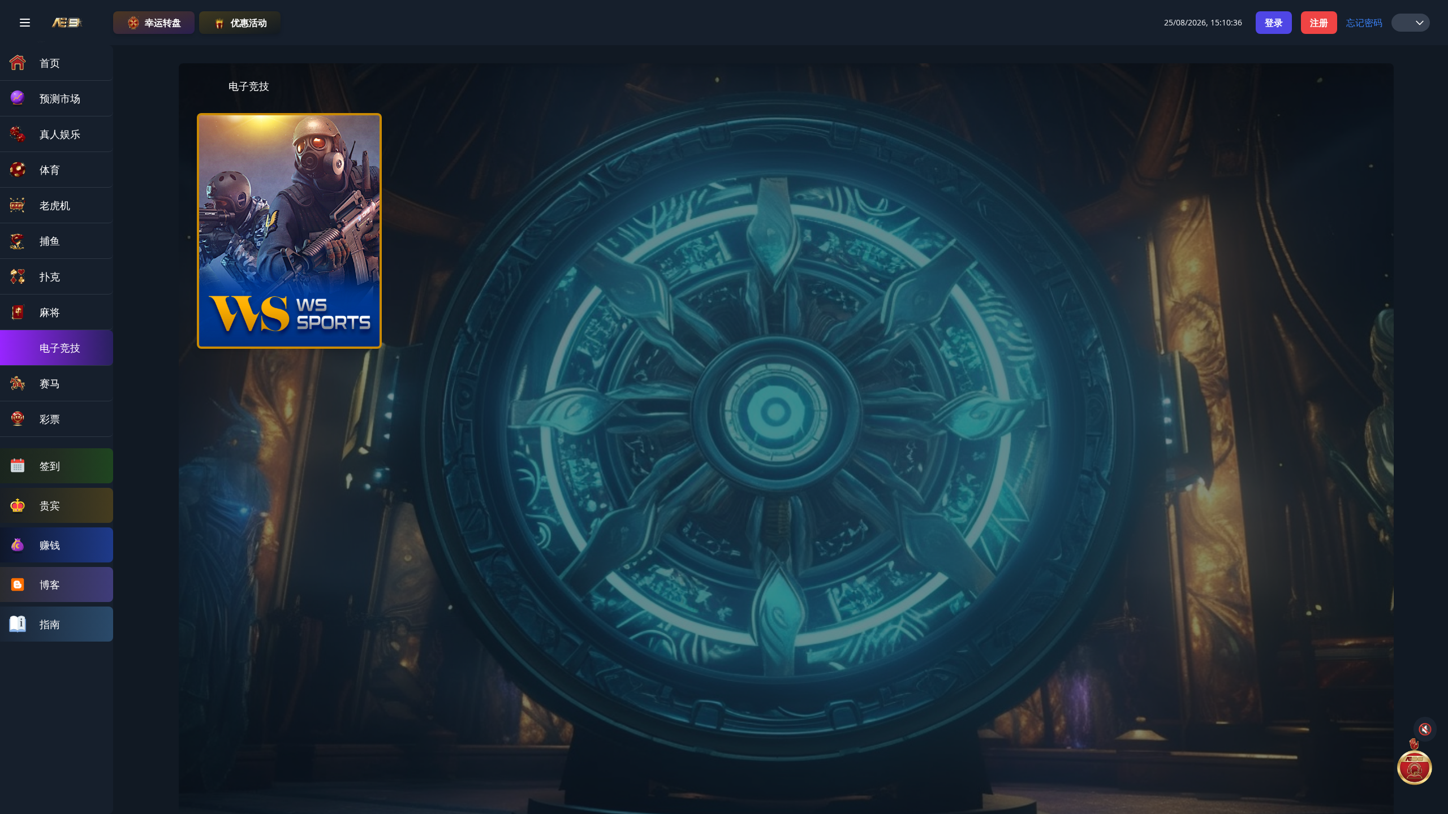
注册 (1319, 22)
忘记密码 (1364, 22)
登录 (1274, 22)
